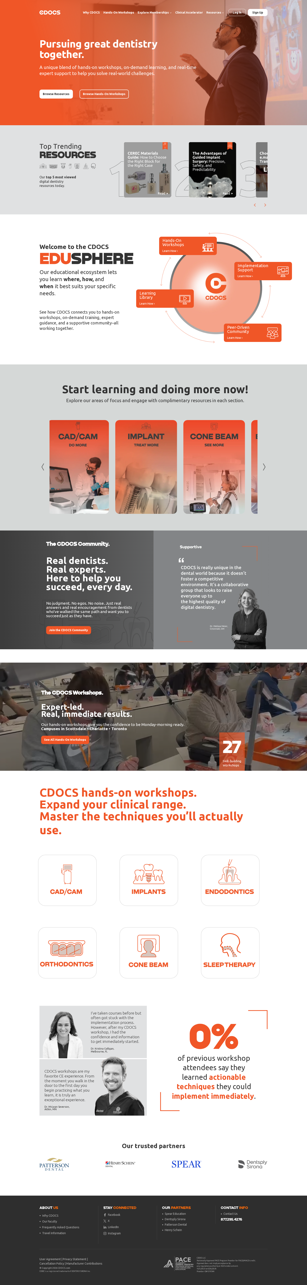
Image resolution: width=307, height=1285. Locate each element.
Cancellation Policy (51, 1263)
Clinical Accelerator (189, 12)
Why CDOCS (91, 12)
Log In (237, 12)
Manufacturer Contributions (84, 1263)
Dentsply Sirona (175, 1219)
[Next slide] (265, 205)
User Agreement (50, 1259)
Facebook (114, 1214)
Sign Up (257, 12)
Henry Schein (173, 1230)
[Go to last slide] (255, 205)
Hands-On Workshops (118, 12)
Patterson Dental (176, 1224)
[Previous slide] (160, 590)
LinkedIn (113, 1227)
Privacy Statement (74, 1259)
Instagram (114, 1233)
